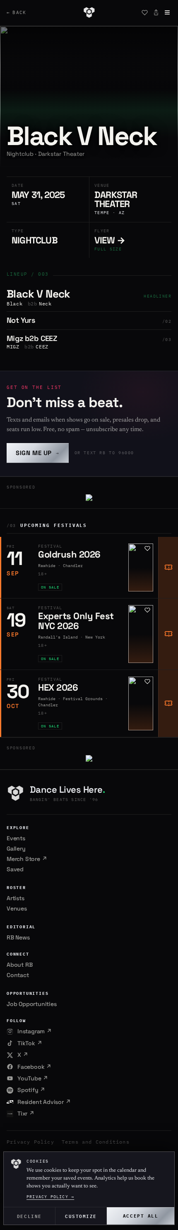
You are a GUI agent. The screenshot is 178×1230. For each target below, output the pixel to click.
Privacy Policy (30, 1142)
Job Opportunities (32, 1004)
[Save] (144, 12)
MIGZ (13, 346)
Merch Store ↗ (27, 859)
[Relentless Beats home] (89, 12)
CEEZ (42, 346)
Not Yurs (21, 320)
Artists (15, 898)
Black (15, 303)
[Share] (156, 12)
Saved (15, 869)
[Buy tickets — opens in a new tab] (168, 567)
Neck (45, 303)
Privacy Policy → (50, 1196)
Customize (81, 1216)
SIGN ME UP (38, 453)
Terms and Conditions (96, 1142)
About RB (19, 964)
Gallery (16, 848)
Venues (17, 908)
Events (16, 838)
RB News (18, 937)
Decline (29, 1216)
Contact (18, 975)
